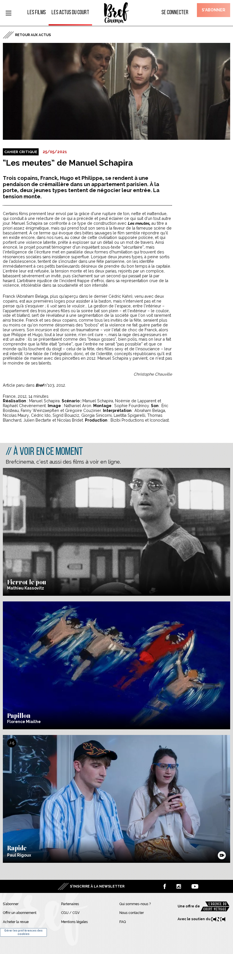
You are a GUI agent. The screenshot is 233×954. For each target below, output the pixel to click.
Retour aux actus (33, 35)
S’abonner (213, 10)
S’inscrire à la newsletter (97, 886)
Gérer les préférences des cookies (23, 932)
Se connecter (174, 13)
